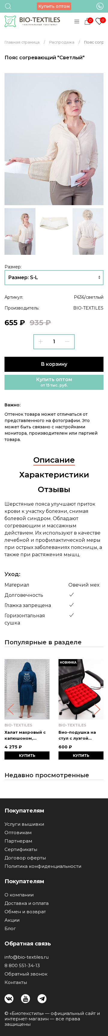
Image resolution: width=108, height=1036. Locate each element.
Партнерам (18, 841)
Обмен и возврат (25, 911)
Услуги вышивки (24, 824)
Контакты (15, 982)
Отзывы (54, 489)
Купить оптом (54, 6)
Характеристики (54, 474)
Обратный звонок (25, 974)
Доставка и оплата (26, 903)
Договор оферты (25, 858)
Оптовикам (18, 832)
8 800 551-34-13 (22, 965)
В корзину (54, 364)
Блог (10, 928)
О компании (19, 895)
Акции (12, 920)
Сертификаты (20, 849)
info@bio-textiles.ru (26, 957)
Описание (54, 460)
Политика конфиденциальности (42, 866)
